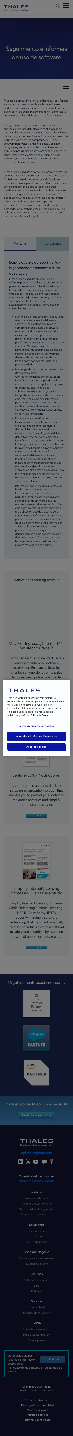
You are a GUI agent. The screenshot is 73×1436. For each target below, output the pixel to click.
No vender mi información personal (36, 736)
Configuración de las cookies (37, 725)
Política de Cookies (40, 715)
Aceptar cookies (36, 746)
